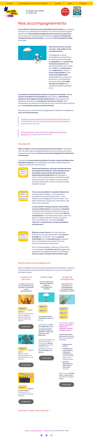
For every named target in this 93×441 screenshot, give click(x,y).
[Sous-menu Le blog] (63, 3)
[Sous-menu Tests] (74, 3)
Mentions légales (36, 430)
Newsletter (46, 430)
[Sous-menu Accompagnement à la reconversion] (49, 3)
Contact (27, 430)
